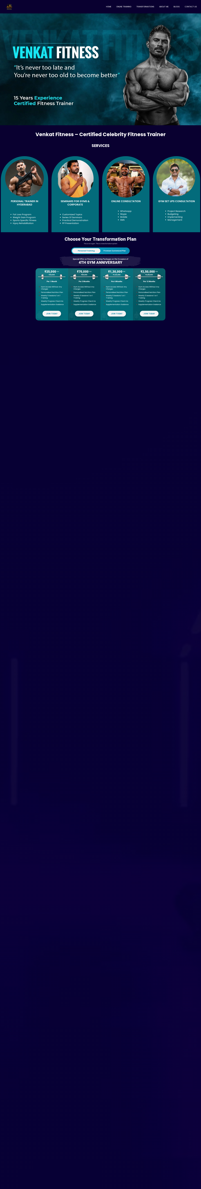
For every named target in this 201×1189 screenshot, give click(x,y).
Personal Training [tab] (86, 251)
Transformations (145, 6)
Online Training (123, 6)
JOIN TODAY (51, 314)
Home (108, 6)
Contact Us (191, 6)
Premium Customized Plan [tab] (115, 251)
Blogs (177, 6)
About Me (164, 6)
